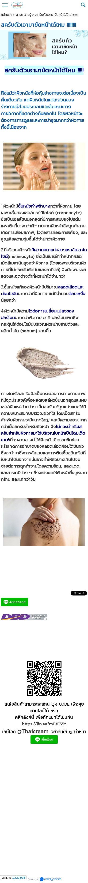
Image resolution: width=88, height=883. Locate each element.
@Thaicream (33, 731)
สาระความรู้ (23, 14)
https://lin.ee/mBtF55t (44, 723)
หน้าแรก (6, 14)
